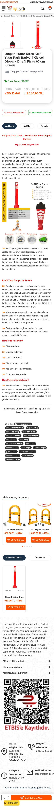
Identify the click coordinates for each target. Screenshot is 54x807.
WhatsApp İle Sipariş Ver (41, 112)
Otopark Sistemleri (11, 16)
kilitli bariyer (11, 440)
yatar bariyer (11, 451)
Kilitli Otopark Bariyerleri (31, 16)
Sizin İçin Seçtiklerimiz (16, 497)
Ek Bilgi (27, 126)
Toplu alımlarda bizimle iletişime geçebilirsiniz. (27, 787)
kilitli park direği (29, 432)
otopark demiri (12, 448)
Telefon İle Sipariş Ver (15, 112)
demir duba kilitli (13, 459)
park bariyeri (27, 455)
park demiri (30, 444)
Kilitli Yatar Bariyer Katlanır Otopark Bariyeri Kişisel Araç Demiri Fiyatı (15, 529)
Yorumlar (44, 126)
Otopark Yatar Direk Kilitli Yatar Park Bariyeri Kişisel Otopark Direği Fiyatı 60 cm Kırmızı (14, 597)
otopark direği (32, 428)
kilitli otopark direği (23, 424)
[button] (32, 47)
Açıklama (9, 126)
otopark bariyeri (12, 455)
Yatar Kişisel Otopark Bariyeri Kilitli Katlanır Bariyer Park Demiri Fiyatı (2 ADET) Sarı (40, 529)
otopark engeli (40, 448)
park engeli (26, 448)
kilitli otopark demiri (14, 444)
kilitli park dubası (13, 436)
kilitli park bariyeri (31, 436)
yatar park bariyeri (27, 451)
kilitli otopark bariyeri (14, 428)
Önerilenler (40, 557)
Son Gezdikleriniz (14, 557)
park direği (24, 440)
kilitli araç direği (12, 432)
